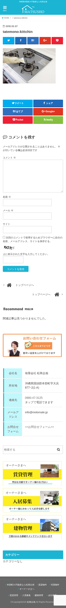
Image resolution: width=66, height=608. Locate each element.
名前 (7, 196)
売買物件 (55, 585)
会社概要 (52, 595)
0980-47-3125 (34, 397)
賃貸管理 (14, 595)
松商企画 (31, 602)
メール (8, 210)
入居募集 (26, 595)
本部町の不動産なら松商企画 (20, 585)
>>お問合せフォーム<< (39, 426)
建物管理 (39, 595)
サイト (6, 224)
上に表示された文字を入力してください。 (26, 254)
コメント (9, 157)
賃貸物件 (42, 585)
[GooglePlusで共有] (45, 40)
